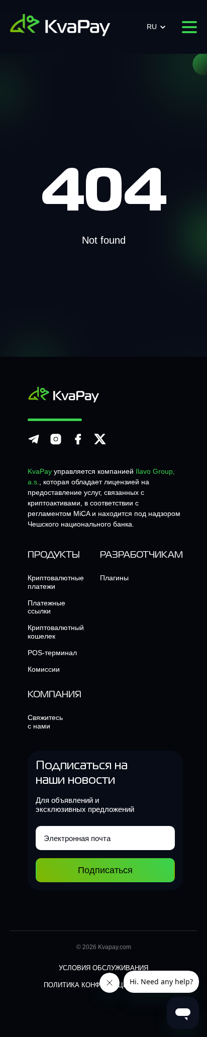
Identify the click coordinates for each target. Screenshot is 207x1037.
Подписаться (105, 870)
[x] (100, 443)
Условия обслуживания (103, 968)
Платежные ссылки (46, 607)
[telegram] (34, 443)
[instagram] (56, 443)
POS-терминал (52, 653)
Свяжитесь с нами (45, 721)
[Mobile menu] (189, 27)
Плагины (114, 578)
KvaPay (40, 471)
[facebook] (78, 443)
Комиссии (44, 669)
